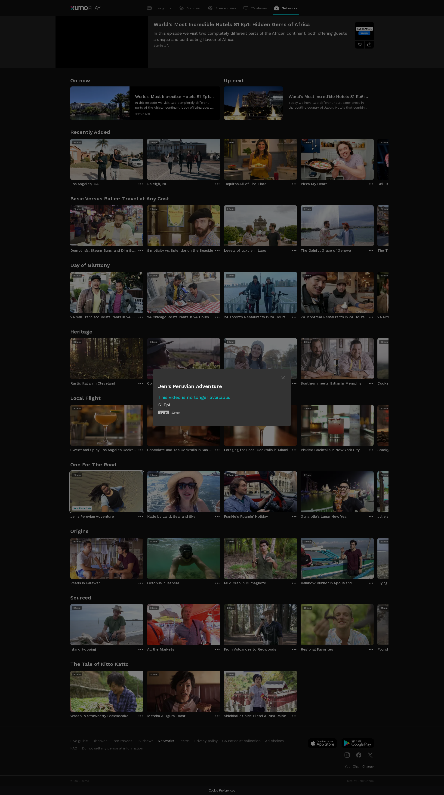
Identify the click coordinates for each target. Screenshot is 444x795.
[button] (283, 377)
